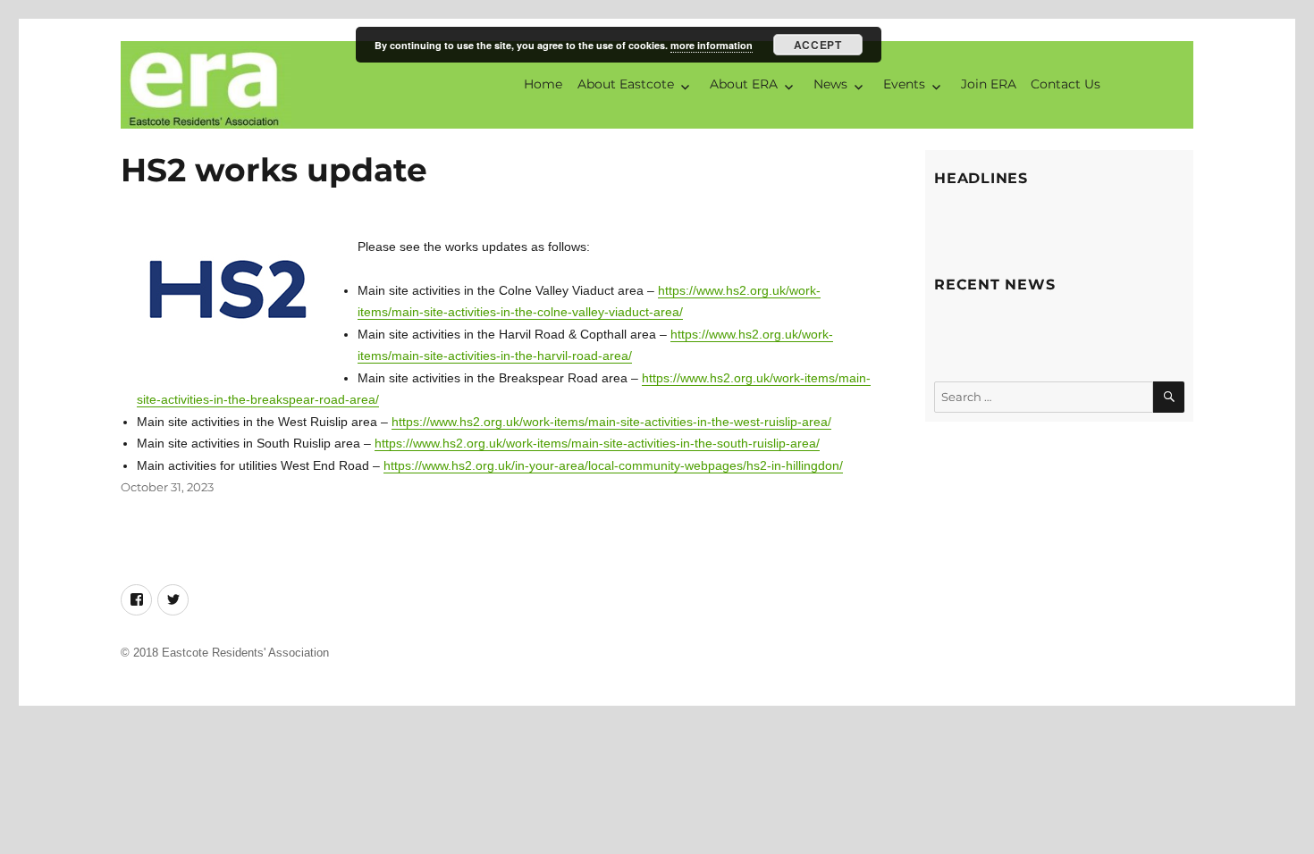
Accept (817, 45)
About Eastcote (625, 84)
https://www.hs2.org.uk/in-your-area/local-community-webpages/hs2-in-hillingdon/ (613, 465)
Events (904, 84)
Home (543, 84)
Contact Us (1065, 84)
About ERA (744, 84)
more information (711, 45)
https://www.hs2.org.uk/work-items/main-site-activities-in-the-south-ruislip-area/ (597, 443)
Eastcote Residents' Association (245, 652)
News (830, 84)
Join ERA (988, 84)
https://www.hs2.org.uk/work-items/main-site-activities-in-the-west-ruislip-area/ (611, 421)
